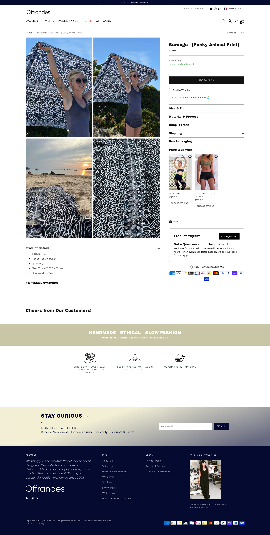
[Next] (168, 2)
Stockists (107, 482)
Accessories (41, 32)
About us (107, 460)
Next (242, 32)
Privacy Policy (154, 460)
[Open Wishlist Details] (236, 21)
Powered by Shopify (35, 523)
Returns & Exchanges (114, 471)
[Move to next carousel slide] (241, 396)
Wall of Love (109, 493)
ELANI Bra (174, 193)
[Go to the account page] (230, 21)
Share (176, 221)
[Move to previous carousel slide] (234, 396)
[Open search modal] (223, 21)
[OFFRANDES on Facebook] (211, 8)
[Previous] (101, 2)
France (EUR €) (235, 9)
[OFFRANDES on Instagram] (215, 8)
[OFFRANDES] (38, 12)
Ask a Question (229, 236)
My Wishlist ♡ (110, 487)
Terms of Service (155, 466)
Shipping (107, 466)
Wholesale (108, 476)
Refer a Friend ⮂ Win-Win (117, 498)
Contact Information (158, 471)
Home (29, 32)
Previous (231, 32)
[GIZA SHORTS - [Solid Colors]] (206, 172)
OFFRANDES (49, 521)
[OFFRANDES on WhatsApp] (219, 8)
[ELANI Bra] (180, 172)
